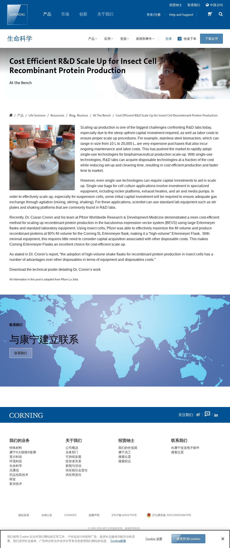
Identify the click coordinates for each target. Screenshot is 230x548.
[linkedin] (216, 415)
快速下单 (190, 39)
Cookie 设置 (154, 538)
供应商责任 (73, 474)
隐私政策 (23, 515)
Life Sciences (37, 115)
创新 (83, 14)
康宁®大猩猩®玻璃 (22, 452)
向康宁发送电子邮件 (185, 448)
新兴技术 (15, 483)
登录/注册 (154, 15)
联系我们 (194, 5)
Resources (57, 115)
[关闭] (223, 538)
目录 (169, 39)
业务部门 (72, 452)
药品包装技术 (18, 474)
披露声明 (94, 515)
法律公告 (46, 515)
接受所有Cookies (188, 538)
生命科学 (19, 39)
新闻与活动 (73, 465)
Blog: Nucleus (78, 115)
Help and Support (181, 15)
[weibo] (198, 415)
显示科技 (15, 457)
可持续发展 (73, 457)
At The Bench (102, 115)
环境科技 (15, 461)
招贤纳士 (175, 5)
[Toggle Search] (221, 14)
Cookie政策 (118, 540)
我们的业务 (19, 440)
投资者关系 (73, 461)
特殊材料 (15, 448)
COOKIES (70, 515)
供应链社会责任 (77, 470)
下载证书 (211, 39)
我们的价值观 (127, 448)
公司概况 (72, 448)
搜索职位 (124, 461)
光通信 (14, 470)
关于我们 (105, 14)
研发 (12, 479)
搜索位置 (177, 452)
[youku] (207, 415)
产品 (47, 14)
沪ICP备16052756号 (124, 515)
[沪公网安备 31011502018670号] (205, 515)
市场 (65, 14)
